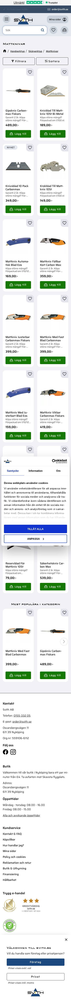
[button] (6, 19)
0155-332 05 (22, 715)
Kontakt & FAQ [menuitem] (12, 834)
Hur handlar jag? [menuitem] (13, 845)
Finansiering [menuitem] (11, 874)
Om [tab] (58, 470)
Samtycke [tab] (13, 470)
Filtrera (20, 61)
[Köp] (18, 134)
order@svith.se (60, 9)
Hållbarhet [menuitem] (9, 880)
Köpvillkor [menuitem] (9, 839)
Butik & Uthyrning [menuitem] (14, 868)
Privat (35, 977)
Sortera (54, 61)
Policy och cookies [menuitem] (14, 857)
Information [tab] (36, 470)
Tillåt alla (35, 529)
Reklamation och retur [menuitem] (17, 863)
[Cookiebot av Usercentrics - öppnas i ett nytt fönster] (52, 461)
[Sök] (42, 30)
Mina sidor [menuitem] (9, 851)
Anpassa (33, 538)
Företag (35, 962)
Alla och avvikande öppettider (21, 815)
